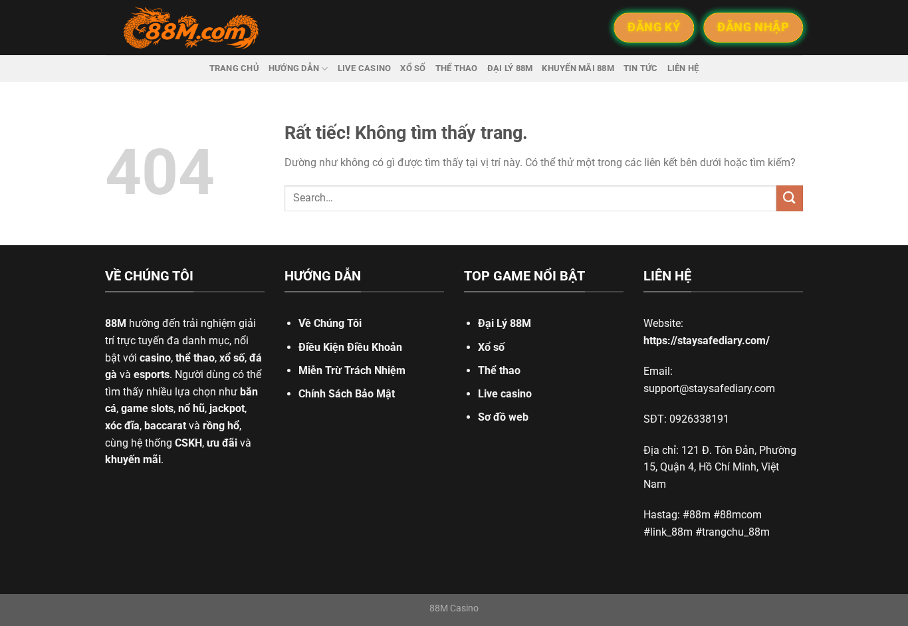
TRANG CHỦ (234, 68)
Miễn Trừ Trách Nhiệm (351, 370)
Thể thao (456, 68)
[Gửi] (789, 198)
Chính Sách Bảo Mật (346, 393)
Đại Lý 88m (510, 68)
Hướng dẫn (294, 68)
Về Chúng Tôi (330, 323)
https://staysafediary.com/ (706, 340)
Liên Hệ (683, 68)
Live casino (365, 68)
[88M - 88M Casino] (191, 28)
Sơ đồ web (503, 417)
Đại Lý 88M (504, 323)
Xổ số (412, 68)
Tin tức (641, 68)
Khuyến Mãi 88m (578, 68)
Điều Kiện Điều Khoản (350, 347)
